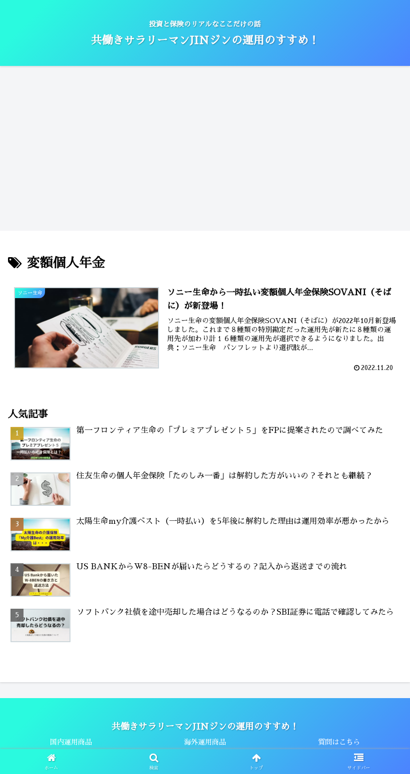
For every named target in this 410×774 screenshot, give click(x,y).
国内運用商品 (71, 742)
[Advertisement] (205, 145)
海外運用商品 (205, 742)
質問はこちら (339, 742)
